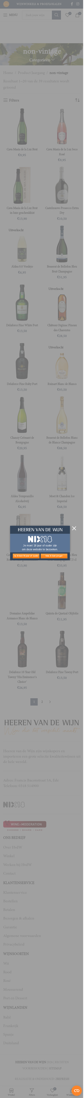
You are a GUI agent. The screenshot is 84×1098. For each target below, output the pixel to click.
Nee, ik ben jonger (54, 556)
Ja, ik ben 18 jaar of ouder (26, 556)
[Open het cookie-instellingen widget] (77, 1091)
